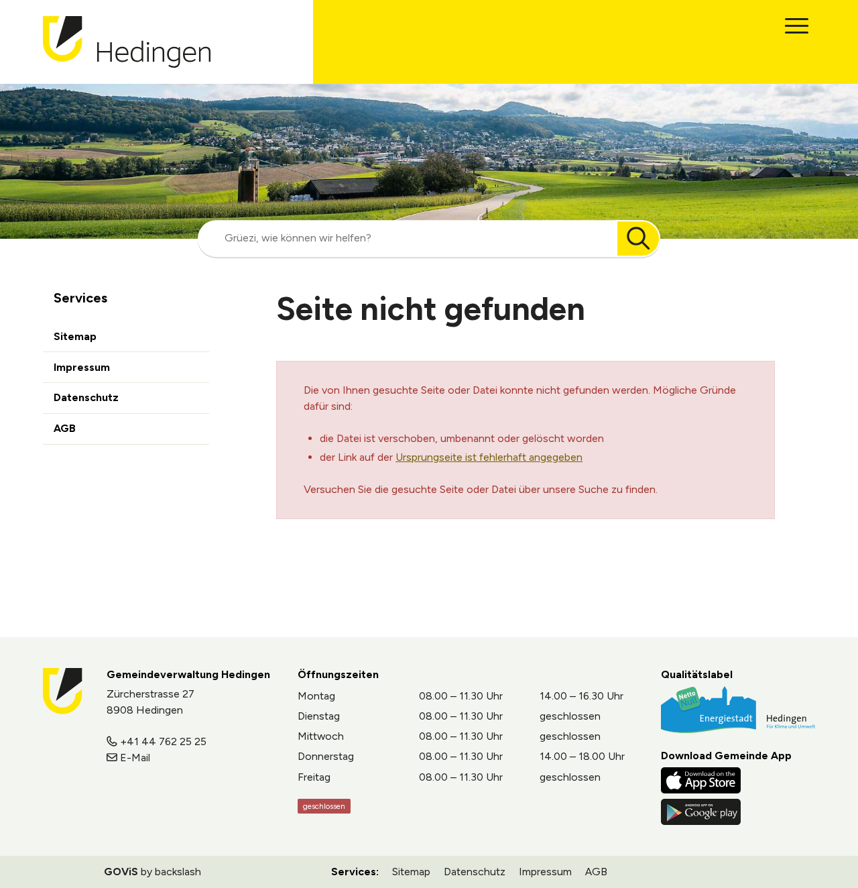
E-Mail (135, 757)
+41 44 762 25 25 (163, 741)
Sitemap (75, 336)
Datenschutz (86, 397)
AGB (65, 428)
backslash (178, 871)
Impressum (82, 367)
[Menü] (796, 26)
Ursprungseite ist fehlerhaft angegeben (489, 457)
